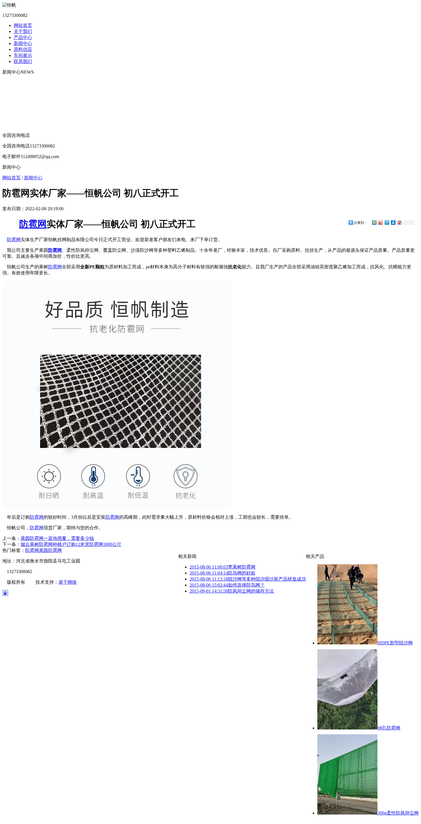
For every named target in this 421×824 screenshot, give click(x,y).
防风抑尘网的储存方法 (232, 591)
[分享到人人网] (393, 222)
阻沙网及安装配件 (20, 112)
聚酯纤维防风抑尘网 (23, 88)
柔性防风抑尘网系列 (23, 82)
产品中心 (23, 37)
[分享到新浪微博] (380, 222)
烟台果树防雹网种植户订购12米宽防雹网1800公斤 (71, 544)
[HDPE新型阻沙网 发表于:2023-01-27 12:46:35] (347, 642)
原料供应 (23, 49)
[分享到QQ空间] (374, 222)
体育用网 (11, 124)
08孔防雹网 (388, 727)
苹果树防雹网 (222, 567)
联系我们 (23, 61)
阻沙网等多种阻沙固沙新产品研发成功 (248, 579)
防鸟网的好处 (222, 573)
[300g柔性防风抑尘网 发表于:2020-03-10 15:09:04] (347, 813)
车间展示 (23, 55)
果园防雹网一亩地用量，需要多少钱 (57, 538)
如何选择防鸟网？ (227, 585)
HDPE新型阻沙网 (395, 642)
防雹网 (33, 224)
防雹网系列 (13, 100)
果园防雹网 (50, 550)
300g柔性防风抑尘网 (398, 813)
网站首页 (23, 25)
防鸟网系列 (13, 106)
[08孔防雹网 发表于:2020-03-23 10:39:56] (347, 727)
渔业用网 (11, 118)
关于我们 (23, 31)
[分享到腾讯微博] (386, 222)
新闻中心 (23, 43)
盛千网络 (67, 582)
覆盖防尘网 (13, 94)
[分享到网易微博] (399, 222)
